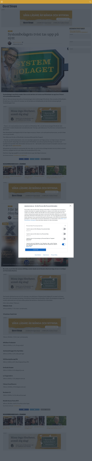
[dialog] (46, 230)
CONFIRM (35, 249)
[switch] (64, 229)
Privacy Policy (54, 254)
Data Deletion (38, 254)
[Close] (71, 206)
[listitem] (46, 225)
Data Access (46, 254)
